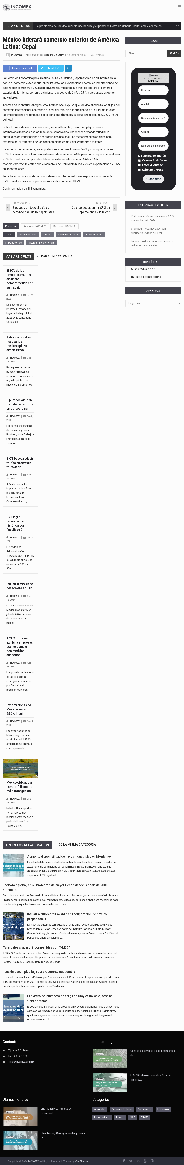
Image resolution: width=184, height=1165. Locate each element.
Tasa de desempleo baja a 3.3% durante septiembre (39, 972)
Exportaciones (94, 234)
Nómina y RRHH (152, 169)
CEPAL (47, 234)
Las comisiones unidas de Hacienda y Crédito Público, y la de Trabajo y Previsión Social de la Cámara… (20, 434)
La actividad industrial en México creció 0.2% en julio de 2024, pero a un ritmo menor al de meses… (20, 614)
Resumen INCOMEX (35, 226)
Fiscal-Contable (152, 165)
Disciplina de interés (152, 155)
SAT (132, 1117)
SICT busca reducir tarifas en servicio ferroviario (19, 463)
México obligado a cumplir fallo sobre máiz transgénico (19, 787)
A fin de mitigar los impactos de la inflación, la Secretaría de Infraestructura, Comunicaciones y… (20, 493)
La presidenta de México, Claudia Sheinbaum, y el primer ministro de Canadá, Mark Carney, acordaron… (99, 26)
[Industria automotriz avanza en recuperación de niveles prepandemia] (13, 926)
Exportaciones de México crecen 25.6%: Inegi (18, 709)
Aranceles (100, 1109)
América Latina (27, 234)
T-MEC (144, 1117)
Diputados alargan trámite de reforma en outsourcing (19, 404)
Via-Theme (81, 1161)
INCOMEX (16, 55)
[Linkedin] (68, 68)
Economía (163, 1109)
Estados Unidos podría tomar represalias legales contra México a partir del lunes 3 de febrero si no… (19, 817)
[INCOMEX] (17, 7)
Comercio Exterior (68, 234)
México (120, 1117)
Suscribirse (153, 178)
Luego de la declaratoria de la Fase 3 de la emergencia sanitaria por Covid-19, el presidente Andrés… (20, 681)
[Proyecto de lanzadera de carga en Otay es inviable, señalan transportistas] (13, 1008)
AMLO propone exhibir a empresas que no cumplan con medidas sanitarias (19, 646)
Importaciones (13, 242)
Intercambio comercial (41, 242)
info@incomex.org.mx (148, 276)
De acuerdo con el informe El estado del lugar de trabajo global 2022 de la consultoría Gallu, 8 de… (19, 313)
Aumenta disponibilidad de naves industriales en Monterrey (69, 856)
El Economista (36, 188)
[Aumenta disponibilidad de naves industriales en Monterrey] (13, 865)
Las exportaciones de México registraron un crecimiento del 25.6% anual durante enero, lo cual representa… (19, 739)
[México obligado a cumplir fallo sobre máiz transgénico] (20, 768)
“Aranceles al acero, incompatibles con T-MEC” (36, 947)
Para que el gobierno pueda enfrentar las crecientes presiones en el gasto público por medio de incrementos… (20, 376)
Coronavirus (144, 1109)
